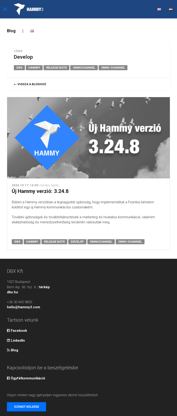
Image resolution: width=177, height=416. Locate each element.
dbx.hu (12, 292)
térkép (44, 287)
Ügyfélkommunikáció (28, 378)
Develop (23, 57)
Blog (11, 30)
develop (77, 241)
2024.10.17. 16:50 (25, 185)
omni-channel (113, 67)
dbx (19, 67)
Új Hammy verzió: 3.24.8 (40, 191)
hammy (34, 67)
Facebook (19, 331)
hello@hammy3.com (23, 307)
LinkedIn (18, 340)
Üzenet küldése (26, 406)
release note (56, 67)
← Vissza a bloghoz (30, 84)
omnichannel (84, 67)
